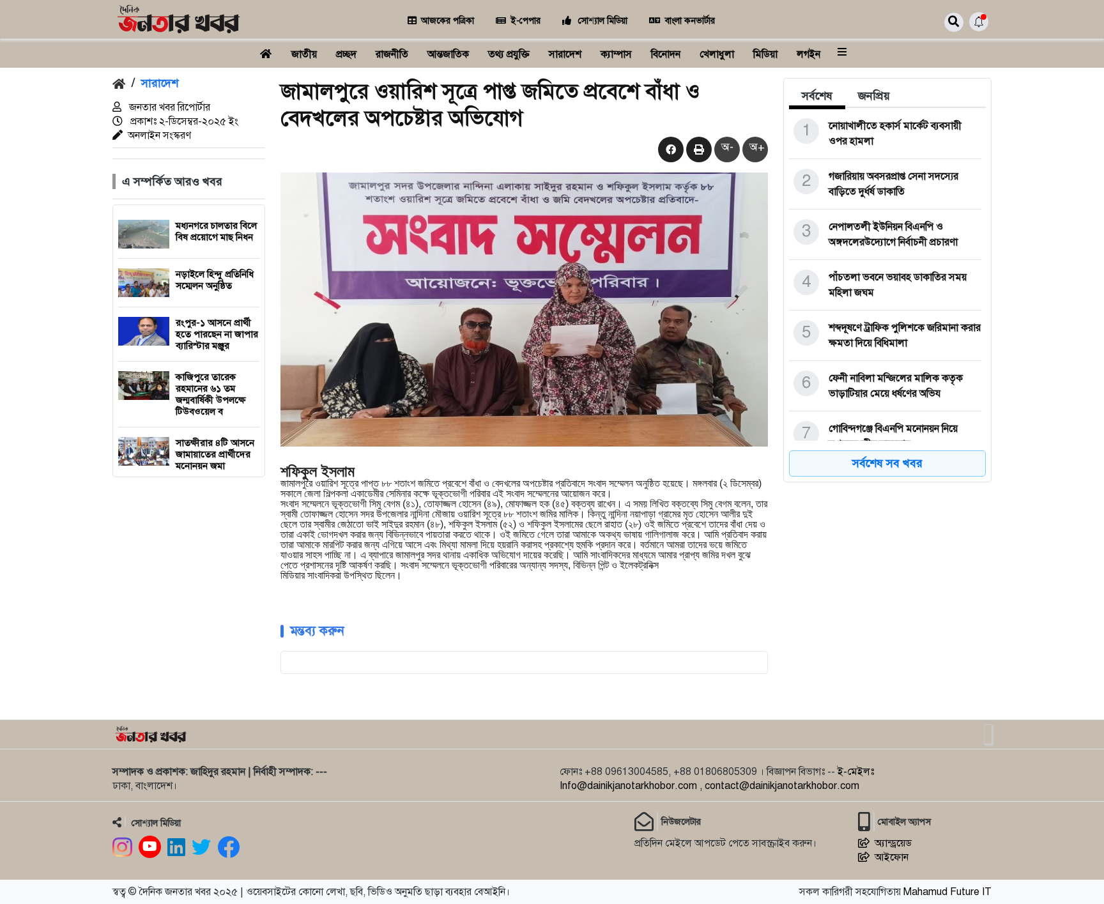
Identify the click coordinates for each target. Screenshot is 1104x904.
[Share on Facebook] (670, 150)
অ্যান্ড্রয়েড (893, 843)
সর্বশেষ (817, 96)
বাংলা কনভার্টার (690, 20)
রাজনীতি (392, 54)
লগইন (808, 54)
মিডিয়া (765, 54)
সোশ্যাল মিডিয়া (601, 20)
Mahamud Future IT (947, 891)
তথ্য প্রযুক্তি (509, 54)
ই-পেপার (525, 20)
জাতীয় (304, 54)
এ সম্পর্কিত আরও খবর (172, 181)
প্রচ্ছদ (346, 54)
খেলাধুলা (717, 54)
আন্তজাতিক (448, 54)
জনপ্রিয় (874, 96)
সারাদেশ (565, 54)
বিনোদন (665, 54)
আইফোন (891, 857)
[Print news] (698, 150)
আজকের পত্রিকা (447, 20)
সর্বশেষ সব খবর (887, 463)
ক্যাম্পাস (616, 54)
